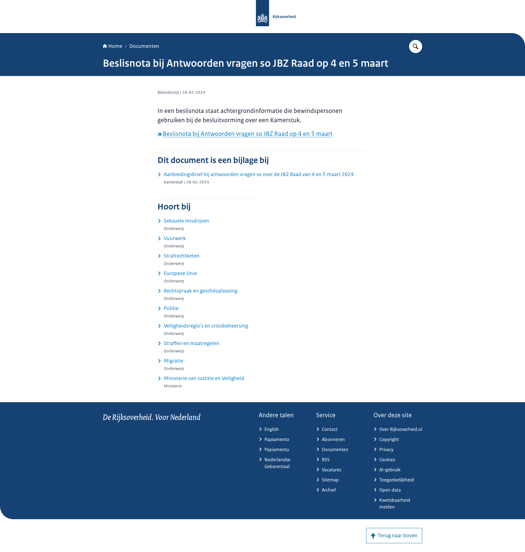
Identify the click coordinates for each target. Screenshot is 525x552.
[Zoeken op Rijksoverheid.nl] (415, 46)
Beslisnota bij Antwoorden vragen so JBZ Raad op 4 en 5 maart (247, 134)
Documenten (144, 46)
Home (115, 46)
